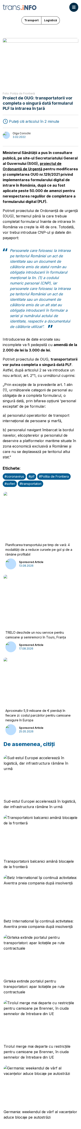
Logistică (50, 20)
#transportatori (30, 484)
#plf (31, 476)
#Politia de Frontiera (54, 476)
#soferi (9, 484)
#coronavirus (14, 476)
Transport (31, 20)
